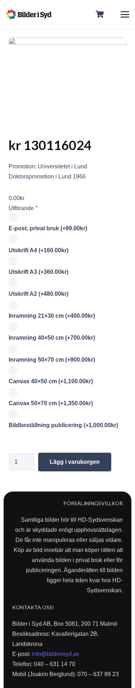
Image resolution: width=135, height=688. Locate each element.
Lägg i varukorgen (75, 462)
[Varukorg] (100, 14)
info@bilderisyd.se (55, 654)
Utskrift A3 (38, 272)
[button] (125, 14)
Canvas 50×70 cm (51, 403)
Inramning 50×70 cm (52, 360)
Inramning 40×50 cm (52, 338)
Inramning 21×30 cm (52, 316)
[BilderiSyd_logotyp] (28, 14)
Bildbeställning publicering (63, 425)
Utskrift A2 (38, 294)
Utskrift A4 (38, 250)
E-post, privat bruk (48, 228)
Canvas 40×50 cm (51, 381)
